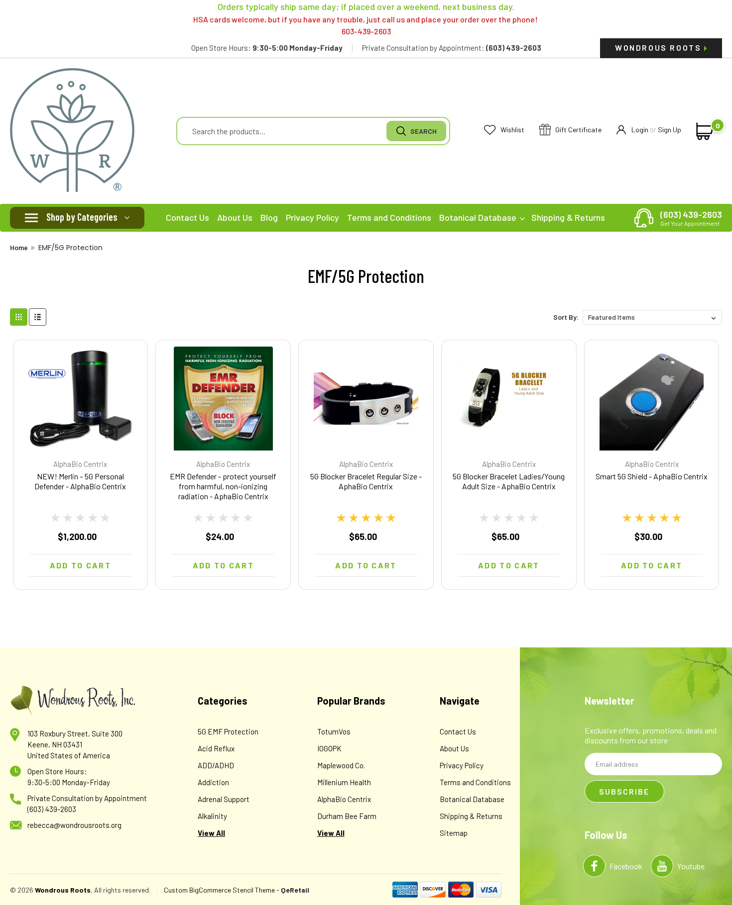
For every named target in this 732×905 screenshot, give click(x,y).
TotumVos (334, 731)
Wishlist (511, 129)
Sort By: (566, 317)
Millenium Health (344, 782)
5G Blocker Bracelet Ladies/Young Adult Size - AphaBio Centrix (509, 481)
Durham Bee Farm (346, 816)
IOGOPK (329, 748)
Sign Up (669, 129)
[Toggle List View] (37, 317)
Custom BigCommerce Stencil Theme (219, 890)
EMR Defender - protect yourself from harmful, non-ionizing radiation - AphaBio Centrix (223, 486)
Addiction (213, 782)
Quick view (80, 441)
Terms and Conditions (389, 217)
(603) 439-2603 (691, 218)
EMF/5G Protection (70, 248)
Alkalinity (212, 816)
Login (639, 129)
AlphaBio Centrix (80, 463)
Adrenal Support (223, 799)
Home (19, 247)
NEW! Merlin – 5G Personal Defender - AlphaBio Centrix (80, 481)
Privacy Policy (312, 217)
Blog (269, 217)
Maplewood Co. (341, 765)
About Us (234, 217)
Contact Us (187, 217)
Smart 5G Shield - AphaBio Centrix (652, 476)
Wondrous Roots (659, 47)
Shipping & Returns (568, 217)
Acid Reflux (216, 748)
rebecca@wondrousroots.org (74, 824)
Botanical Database (478, 217)
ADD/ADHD (216, 765)
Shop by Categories (82, 217)
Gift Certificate (578, 129)
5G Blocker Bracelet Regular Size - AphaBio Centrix (366, 481)
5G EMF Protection (228, 731)
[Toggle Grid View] (18, 317)
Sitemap (454, 832)
